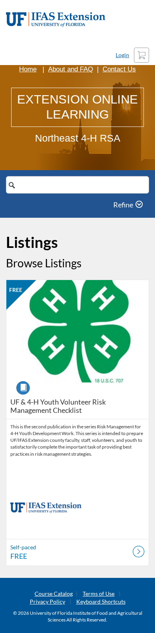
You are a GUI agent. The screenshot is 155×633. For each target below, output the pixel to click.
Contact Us (119, 69)
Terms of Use (98, 593)
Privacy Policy (47, 601)
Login (122, 55)
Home (28, 69)
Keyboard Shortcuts (101, 601)
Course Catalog (54, 593)
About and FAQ (70, 69)
